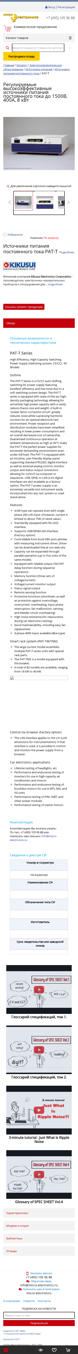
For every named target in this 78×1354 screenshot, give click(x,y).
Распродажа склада (21, 56)
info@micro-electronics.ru (39, 1285)
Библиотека (14, 1238)
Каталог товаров (17, 38)
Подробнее (66, 252)
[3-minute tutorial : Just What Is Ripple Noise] (39, 1110)
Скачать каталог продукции (24, 307)
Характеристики (17, 1213)
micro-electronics (39, 1293)
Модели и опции (17, 1226)
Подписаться (39, 1323)
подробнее (55, 284)
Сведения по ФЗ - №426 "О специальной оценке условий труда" (22, 1332)
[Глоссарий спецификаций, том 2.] (39, 1049)
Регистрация (66, 7)
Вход (51, 7)
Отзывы (11, 1251)
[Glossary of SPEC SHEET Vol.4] (39, 1174)
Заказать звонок (41, 1273)
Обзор (10, 323)
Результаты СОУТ (11, 1339)
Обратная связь (41, 1281)
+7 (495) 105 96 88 (60, 17)
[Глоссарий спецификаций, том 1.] (39, 989)
